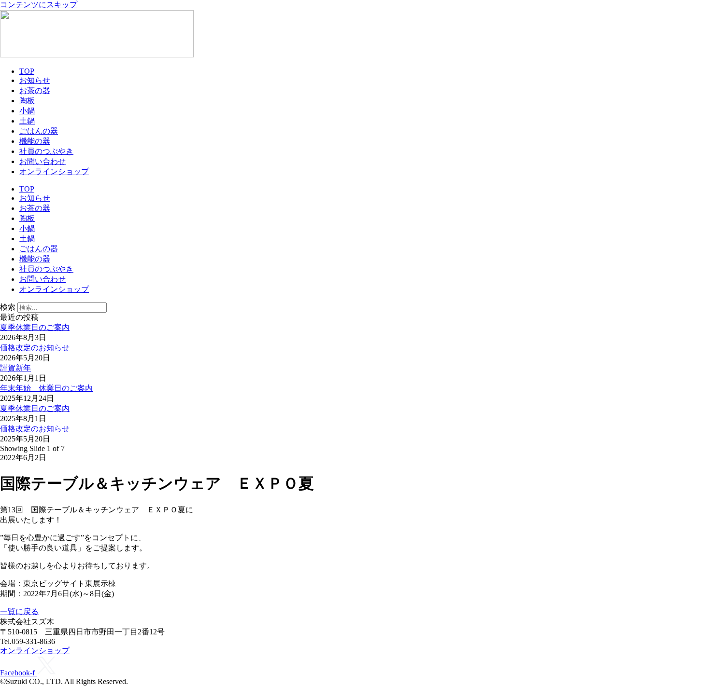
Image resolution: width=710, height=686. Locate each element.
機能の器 (34, 141)
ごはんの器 (38, 131)
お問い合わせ (42, 161)
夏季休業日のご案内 (35, 327)
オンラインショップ (54, 171)
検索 (7, 307)
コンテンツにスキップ (38, 4)
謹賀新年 (15, 368)
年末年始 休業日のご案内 (46, 388)
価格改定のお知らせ (35, 347)
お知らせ (34, 80)
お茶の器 (34, 90)
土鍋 (27, 121)
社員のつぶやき (46, 151)
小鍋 (27, 111)
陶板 (27, 100)
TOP (26, 71)
